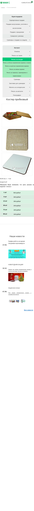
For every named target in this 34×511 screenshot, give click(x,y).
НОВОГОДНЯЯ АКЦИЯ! (15, 264)
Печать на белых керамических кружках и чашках (17, 62)
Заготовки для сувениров (17, 83)
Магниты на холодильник (17, 87)
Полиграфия (17, 95)
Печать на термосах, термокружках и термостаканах (17, 74)
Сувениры (17, 79)
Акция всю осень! (14, 288)
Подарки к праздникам (17, 32)
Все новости (28, 310)
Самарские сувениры (17, 36)
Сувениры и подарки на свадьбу (17, 40)
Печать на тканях (17, 55)
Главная (3, 7)
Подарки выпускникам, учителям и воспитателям (17, 26)
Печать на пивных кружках (16, 69)
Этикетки (17, 51)
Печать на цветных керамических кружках (17, 66)
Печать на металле (17, 91)
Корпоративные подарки (16, 20)
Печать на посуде (17, 59)
